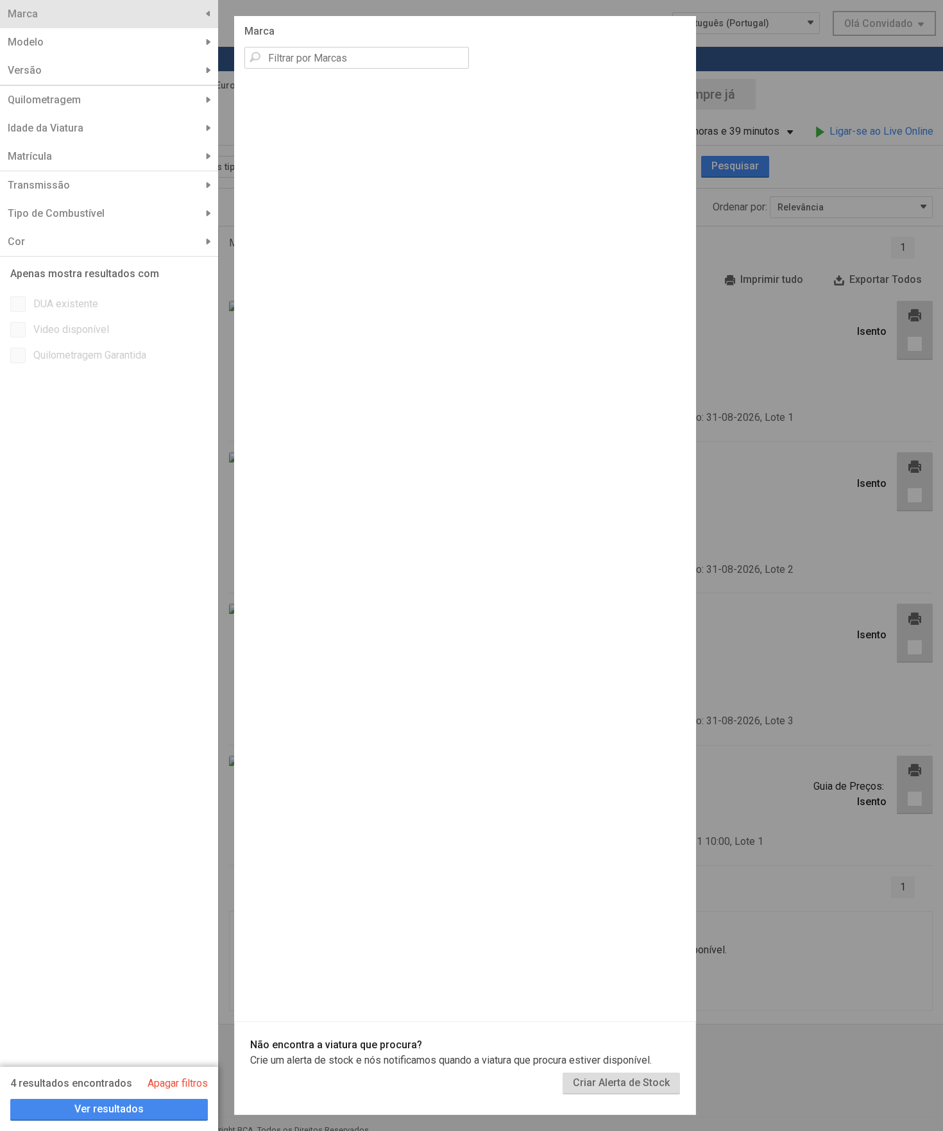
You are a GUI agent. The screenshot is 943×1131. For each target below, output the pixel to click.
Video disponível (71, 329)
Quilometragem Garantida (89, 355)
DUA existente (65, 304)
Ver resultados (109, 1109)
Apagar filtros (178, 1083)
